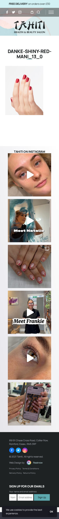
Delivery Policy (15, 473)
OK (51, 511)
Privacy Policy (15, 468)
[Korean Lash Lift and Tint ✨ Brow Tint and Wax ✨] (29, 174)
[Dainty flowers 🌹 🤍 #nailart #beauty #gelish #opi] (29, 266)
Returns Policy (29, 473)
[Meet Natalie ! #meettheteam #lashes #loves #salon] (29, 220)
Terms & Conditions (30, 468)
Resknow (38, 462)
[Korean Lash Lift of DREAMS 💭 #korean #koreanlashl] (29, 358)
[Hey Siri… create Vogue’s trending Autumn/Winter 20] (29, 404)
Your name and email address (23, 492)
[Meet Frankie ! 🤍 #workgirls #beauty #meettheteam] (29, 312)
